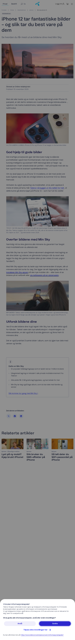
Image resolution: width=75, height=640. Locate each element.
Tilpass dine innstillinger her (35, 630)
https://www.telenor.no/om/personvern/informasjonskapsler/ (42, 635)
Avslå (20, 624)
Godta (55, 624)
